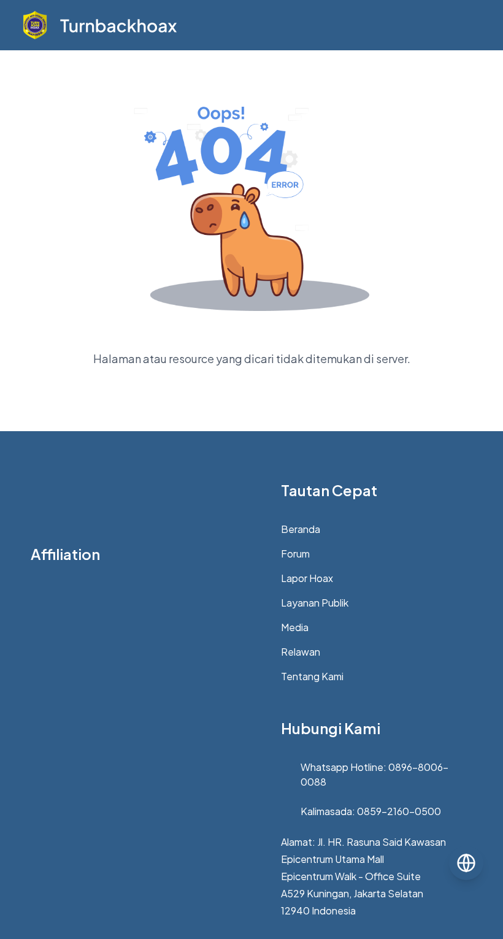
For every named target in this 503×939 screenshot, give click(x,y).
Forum (295, 553)
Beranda (300, 529)
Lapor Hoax (307, 578)
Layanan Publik (314, 602)
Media (295, 627)
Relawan (300, 651)
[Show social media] (466, 863)
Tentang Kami (312, 676)
